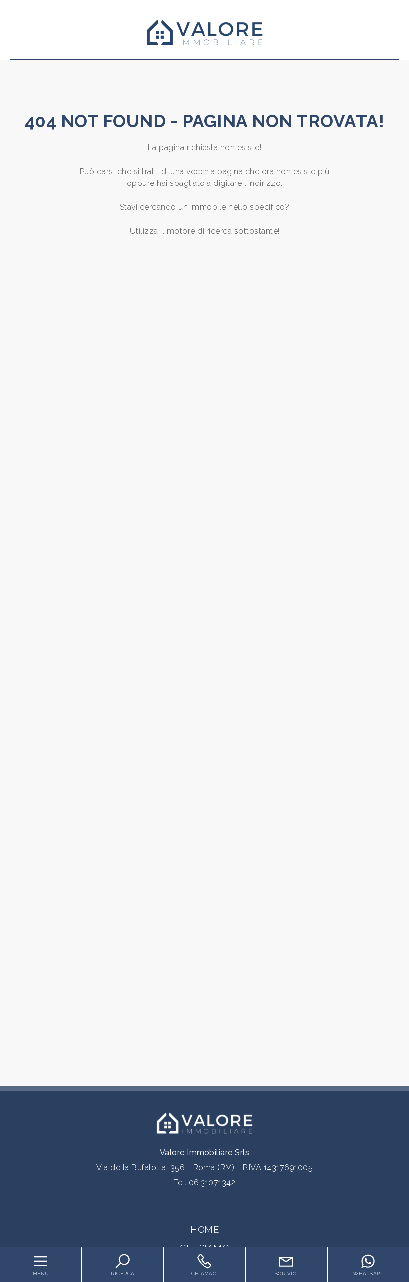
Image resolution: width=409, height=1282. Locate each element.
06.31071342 (212, 1182)
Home (204, 1229)
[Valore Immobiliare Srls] (204, 31)
